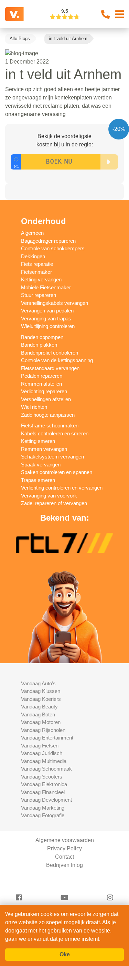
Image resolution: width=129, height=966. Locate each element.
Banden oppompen (42, 337)
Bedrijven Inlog (64, 865)
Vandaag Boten (38, 714)
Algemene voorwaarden (64, 840)
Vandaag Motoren (41, 722)
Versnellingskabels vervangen (54, 303)
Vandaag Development (46, 800)
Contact (64, 857)
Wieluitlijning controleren (48, 326)
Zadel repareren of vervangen (54, 503)
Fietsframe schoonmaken (49, 425)
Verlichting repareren (44, 391)
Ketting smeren (38, 441)
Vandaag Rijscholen (43, 730)
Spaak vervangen (41, 464)
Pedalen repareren (41, 376)
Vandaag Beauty (39, 706)
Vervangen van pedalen (47, 310)
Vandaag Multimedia (43, 761)
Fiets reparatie (37, 264)
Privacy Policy (64, 848)
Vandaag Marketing (42, 808)
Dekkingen (33, 256)
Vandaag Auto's (38, 683)
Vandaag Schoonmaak (46, 769)
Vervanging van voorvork (49, 496)
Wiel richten (34, 407)
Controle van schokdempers (53, 248)
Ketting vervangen (41, 279)
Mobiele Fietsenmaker (46, 287)
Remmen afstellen (41, 384)
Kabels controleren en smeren (54, 433)
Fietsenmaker (36, 272)
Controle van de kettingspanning (57, 360)
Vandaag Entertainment (47, 738)
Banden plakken (39, 345)
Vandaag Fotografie (42, 815)
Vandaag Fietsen (39, 745)
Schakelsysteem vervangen (52, 457)
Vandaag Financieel (43, 792)
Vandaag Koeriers (41, 699)
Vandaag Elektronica (44, 784)
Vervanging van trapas (46, 318)
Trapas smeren (38, 480)
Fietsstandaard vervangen (50, 368)
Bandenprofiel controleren (49, 353)
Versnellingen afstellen (46, 399)
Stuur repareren (38, 295)
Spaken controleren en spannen (56, 472)
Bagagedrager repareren (48, 241)
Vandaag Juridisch (41, 753)
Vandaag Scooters (41, 777)
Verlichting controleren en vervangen (62, 488)
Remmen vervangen (44, 449)
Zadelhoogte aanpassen (48, 415)
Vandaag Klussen (40, 691)
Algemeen (32, 233)
